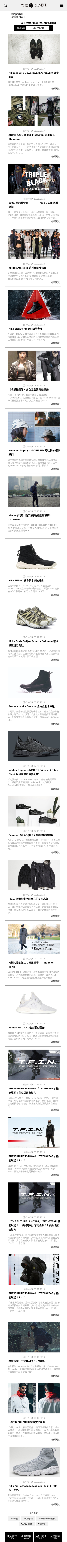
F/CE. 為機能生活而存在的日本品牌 (28, 898)
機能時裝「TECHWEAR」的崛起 (27, 1361)
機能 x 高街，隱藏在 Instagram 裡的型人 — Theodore (33, 136)
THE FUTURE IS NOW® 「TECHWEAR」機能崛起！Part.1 (34, 1295)
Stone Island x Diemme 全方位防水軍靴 (32, 706)
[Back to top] (60, 1528)
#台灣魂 (41, 1524)
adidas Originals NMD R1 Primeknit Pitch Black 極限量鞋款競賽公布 (33, 772)
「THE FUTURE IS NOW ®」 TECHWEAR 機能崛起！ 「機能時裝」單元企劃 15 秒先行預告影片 (34, 1225)
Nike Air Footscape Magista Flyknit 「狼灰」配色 (33, 1487)
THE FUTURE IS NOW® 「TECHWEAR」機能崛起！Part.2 (34, 1158)
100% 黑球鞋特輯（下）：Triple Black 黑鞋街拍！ (33, 204)
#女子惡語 (28, 1518)
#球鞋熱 (14, 1518)
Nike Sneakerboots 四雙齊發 (25, 328)
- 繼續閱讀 (54, 89)
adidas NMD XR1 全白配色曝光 (26, 1027)
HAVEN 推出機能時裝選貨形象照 (27, 1422)
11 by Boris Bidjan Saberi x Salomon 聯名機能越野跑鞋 (33, 643)
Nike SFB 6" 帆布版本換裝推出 (26, 580)
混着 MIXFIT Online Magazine (33, 5)
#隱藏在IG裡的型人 (47, 1518)
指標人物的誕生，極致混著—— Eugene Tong (31, 964)
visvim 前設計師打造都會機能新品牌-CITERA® (30, 517)
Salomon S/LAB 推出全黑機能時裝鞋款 (31, 835)
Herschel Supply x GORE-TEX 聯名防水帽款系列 (34, 452)
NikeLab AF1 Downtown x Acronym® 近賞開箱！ (34, 74)
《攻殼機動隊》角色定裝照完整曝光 (29, 389)
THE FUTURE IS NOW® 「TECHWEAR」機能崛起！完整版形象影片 (34, 1090)
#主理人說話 (26, 1524)
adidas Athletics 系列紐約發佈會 (27, 267)
